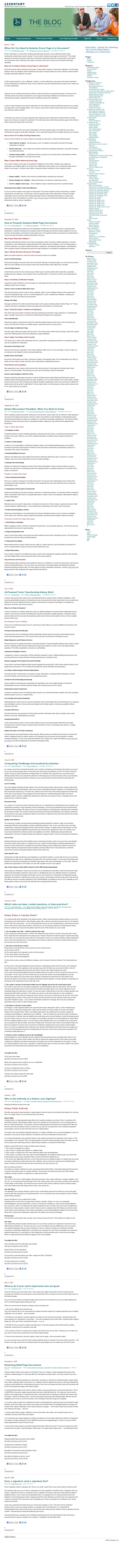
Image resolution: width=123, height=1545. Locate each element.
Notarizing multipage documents (61, 1367)
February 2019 (92, 357)
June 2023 (90, 293)
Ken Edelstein (93, 180)
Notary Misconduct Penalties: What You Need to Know (34, 409)
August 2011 (91, 501)
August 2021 (91, 309)
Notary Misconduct (51, 411)
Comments (92, 535)
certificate (7, 1384)
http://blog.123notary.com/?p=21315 (16, 1453)
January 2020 (91, 339)
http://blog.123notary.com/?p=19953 (16, 1059)
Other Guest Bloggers (96, 182)
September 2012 (92, 480)
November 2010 (92, 515)
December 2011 (92, 495)
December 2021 (92, 304)
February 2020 (92, 338)
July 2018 (90, 369)
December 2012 (92, 477)
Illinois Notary (93, 127)
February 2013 (92, 473)
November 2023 (92, 285)
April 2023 (90, 296)
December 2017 (92, 379)
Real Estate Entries (95, 240)
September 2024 (92, 268)
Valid (91, 536)
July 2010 (90, 521)
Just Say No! (93, 162)
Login (76, 6)
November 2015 (92, 420)
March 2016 (91, 414)
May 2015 (90, 430)
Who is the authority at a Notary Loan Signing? (30, 1098)
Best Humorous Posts (96, 86)
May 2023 (90, 295)
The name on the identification (23, 908)
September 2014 (92, 443)
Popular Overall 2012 (96, 213)
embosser (46, 1390)
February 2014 (92, 455)
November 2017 (92, 380)
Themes (89, 76)
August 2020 (91, 328)
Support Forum (92, 74)
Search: (89, 250)
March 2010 (91, 524)
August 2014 (91, 445)
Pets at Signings (94, 227)
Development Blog (93, 67)
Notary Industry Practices (33, 907)
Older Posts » (10, 1537)
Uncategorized (92, 243)
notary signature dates (41, 198)
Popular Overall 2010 (96, 210)
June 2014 (90, 448)
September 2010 (92, 518)
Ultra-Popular (93, 218)
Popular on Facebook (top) (98, 193)
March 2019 (91, 356)
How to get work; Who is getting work (101, 91)
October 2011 (91, 498)
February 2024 (92, 280)
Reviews (92, 146)
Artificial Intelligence (35, 594)
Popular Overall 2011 (96, 212)
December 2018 (92, 361)
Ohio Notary (93, 132)
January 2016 (91, 417)
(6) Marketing (91, 139)
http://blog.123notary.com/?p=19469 (16, 1246)
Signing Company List (92, 6)
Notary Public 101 (95, 98)
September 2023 (92, 288)
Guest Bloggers (92, 175)
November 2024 (92, 265)
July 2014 (90, 447)
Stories (89, 220)
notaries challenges (32, 766)
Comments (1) (9, 1089)
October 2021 (91, 308)
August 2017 (91, 386)
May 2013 (90, 468)
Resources (82, 6)
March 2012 (91, 490)
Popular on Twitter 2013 (97, 205)
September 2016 (92, 404)
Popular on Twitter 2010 (97, 200)
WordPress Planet (93, 77)
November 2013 (92, 458)
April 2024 (90, 276)
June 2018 (90, 371)
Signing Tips (93, 165)
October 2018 (91, 364)
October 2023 (91, 286)
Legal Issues (93, 164)
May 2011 (90, 505)
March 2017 (91, 394)
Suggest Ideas (91, 72)
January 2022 (91, 303)
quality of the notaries (38, 877)
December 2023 (92, 283)
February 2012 (92, 491)
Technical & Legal (95, 107)
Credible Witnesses (95, 101)
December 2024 (92, 263)
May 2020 (90, 333)
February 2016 (92, 415)
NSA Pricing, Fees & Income (98, 144)
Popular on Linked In (96, 197)
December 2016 (92, 399)
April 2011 (90, 506)
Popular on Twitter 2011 (97, 202)
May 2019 (90, 352)
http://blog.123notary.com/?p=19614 (16, 1070)
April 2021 (90, 316)
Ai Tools (27, 594)
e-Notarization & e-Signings (98, 157)
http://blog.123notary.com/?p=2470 (15, 1447)
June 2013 (90, 467)
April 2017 (90, 392)
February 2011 (91, 510)
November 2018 (92, 362)
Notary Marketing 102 (96, 96)
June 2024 (90, 273)
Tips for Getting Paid (96, 167)
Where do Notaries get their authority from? (50, 1101)
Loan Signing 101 (95, 104)
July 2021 (90, 311)
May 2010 (90, 523)
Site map (71, 6)
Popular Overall (94, 208)
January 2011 (91, 511)
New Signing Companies (97, 112)
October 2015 (91, 422)
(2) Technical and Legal (94, 99)
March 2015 (91, 433)
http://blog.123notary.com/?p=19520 (16, 1252)
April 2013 (90, 470)
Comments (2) (9, 1471)
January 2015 (91, 437)
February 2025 (92, 260)
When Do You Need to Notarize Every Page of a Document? (37, 48)
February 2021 (92, 319)
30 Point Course (94, 84)
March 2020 (91, 336)
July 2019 (90, 349)
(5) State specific (92, 122)
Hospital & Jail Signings (96, 103)
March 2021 (91, 318)
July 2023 (90, 291)
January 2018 (91, 377)
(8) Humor (90, 169)
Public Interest (93, 238)
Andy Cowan (93, 177)
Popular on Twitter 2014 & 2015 (99, 207)
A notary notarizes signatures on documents (39, 1367)
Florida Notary (93, 126)
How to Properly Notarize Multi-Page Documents (30, 223)
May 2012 (90, 486)
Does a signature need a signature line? (26, 1481)
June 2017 (90, 389)
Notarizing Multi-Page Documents (22, 1365)
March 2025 (91, 258)
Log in (89, 532)
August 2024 (91, 270)
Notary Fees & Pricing (96, 94)
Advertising (92, 141)
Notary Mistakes (94, 106)
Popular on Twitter (95, 198)
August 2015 (91, 425)
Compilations (93, 88)
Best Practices (93, 152)
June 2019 (90, 351)
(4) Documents (92, 117)
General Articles (94, 160)
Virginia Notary (94, 137)
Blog (66, 6)
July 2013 (90, 465)
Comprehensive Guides (96, 89)
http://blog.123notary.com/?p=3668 (15, 1076)
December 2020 (92, 323)
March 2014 (91, 453)
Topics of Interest (92, 228)
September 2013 (92, 462)
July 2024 (90, 271)
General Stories (94, 223)
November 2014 (92, 440)
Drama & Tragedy (94, 222)
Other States (93, 134)
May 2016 (90, 410)
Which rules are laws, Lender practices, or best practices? (36, 904)
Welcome (92, 246)
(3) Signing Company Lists (95, 109)
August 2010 (91, 519)
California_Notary (94, 124)
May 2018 (90, 372)
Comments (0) (9, 213)
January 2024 (91, 281)
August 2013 (91, 463)
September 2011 (92, 500)
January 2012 (91, 493)
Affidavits (92, 119)
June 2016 (90, 409)
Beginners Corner (95, 232)
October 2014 (91, 442)
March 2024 (91, 278)
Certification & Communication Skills (101, 155)
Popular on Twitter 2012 (97, 203)
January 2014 (91, 457)
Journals (92, 235)
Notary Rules (57, 907)
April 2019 (90, 354)
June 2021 (90, 313)
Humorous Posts (94, 170)
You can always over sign (39, 908)
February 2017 (92, 395)
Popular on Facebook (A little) (99, 187)
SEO (90, 217)
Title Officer (34, 1101)
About (89, 59)
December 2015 (92, 419)
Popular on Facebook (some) (98, 192)
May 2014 (90, 450)
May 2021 (90, 314)
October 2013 (91, 460)
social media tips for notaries (18, 386)
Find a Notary (93, 233)
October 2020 (91, 326)
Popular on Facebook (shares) (99, 190)
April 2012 (90, 488)
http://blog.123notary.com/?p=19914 (16, 1458)
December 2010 (92, 513)
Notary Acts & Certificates (97, 236)
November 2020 (92, 324)
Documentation (92, 69)
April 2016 (90, 412)
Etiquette (92, 159)
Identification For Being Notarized (100, 93)
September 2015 (92, 424)
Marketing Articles (94, 142)
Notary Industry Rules (47, 907)
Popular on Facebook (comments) (100, 189)
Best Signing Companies (97, 111)
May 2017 (90, 390)
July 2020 (90, 329)
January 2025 (91, 261)
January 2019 (91, 359)
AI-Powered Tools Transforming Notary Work (29, 592)
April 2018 (90, 374)
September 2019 (92, 346)
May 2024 (90, 275)
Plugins (89, 71)
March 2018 (91, 376)
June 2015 (90, 429)
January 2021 (91, 321)
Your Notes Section (95, 149)
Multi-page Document (32, 225)
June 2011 (90, 503)
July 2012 (90, 483)
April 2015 (90, 432)
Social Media (93, 147)
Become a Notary (94, 230)
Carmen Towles (94, 179)
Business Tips (93, 154)
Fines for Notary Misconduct (37, 411)
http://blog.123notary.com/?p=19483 (16, 1257)
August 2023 (91, 290)
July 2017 (90, 387)
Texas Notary (93, 136)
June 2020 (90, 331)
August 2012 (91, 481)
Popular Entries (92, 184)
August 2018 (91, 367)
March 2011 (91, 508)
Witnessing (92, 242)
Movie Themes (93, 225)
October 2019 (91, 344)
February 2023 (92, 299)
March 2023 (91, 298)
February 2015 (92, 435)
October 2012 (91, 478)
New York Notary (94, 131)
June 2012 (90, 485)
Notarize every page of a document (39, 50)
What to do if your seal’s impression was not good (31, 1286)
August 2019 (91, 348)
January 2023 (91, 301)
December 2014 (92, 438)
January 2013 (91, 475)
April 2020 (90, 334)
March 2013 (91, 471)
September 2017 (92, 384)
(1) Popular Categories (94, 83)
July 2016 (90, 407)
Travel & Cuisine (94, 245)
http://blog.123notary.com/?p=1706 (15, 1441)
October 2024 (91, 266)
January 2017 (91, 397)
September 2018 (92, 366)
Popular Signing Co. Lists (97, 114)
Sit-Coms (92, 172)
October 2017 (91, 382)
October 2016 (91, 402)
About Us (103, 6)
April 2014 (90, 452)
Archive (89, 60)
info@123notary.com (20, 6)
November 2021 (92, 306)
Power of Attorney (95, 121)
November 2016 (92, 400)
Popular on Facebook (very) (98, 195)
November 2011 (92, 496)
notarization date (73, 567)
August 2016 (91, 405)
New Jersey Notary (95, 129)
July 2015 (90, 427)
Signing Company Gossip (97, 116)
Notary (28, 1101)
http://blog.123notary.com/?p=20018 (16, 1064)
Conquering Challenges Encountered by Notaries (31, 763)
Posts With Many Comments (98, 215)
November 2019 (92, 342)
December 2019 (92, 341)
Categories (90, 62)
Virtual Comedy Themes (97, 174)
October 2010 (91, 516)
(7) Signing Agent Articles (95, 151)
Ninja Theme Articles (95, 185)
